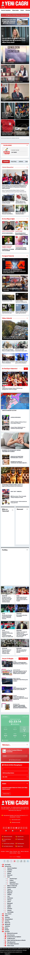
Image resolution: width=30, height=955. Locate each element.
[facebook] (4, 861)
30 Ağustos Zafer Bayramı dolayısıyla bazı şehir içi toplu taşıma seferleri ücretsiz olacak (7, 599)
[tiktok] (21, 861)
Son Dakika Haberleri (8, 846)
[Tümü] (27, 218)
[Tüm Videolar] (27, 318)
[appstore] (8, 831)
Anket (22, 10)
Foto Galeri (8, 914)
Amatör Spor (13, 878)
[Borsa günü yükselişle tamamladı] (22, 608)
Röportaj (9, 891)
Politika (13, 161)
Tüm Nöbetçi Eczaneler (16, 759)
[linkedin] (28, 861)
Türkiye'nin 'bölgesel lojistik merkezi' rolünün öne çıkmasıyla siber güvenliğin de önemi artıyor (22, 634)
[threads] (24, 861)
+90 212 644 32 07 (16, 819)
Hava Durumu (21, 836)
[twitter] (8, 861)
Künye (6, 928)
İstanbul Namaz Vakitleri (6, 840)
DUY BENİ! (14, 152)
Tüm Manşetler (20, 843)
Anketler (7, 926)
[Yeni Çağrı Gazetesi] (15, 3)
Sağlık (9, 905)
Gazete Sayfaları (6, 10)
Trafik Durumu (20, 839)
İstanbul (9, 908)
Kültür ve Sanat (13, 852)
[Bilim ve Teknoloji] (12, 510)
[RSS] (26, 828)
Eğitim (9, 906)
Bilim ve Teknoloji (5, 510)
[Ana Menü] (4, 7)
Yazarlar (7, 917)
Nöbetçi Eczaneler (8, 836)
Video (6, 915)
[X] (6, 828)
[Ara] (2, 7)
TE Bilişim (18, 856)
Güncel (9, 899)
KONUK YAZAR (15, 150)
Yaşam (18, 852)
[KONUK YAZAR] (6, 151)
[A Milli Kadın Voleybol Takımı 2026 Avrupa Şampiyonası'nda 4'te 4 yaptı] (15, 378)
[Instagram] (11, 828)
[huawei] (22, 831)
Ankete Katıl (6, 793)
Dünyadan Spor (13, 884)
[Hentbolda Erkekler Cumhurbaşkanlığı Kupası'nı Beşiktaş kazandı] (8, 608)
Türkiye (9, 894)
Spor (3, 386)
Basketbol (12, 882)
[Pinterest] (9, 828)
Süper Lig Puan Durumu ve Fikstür (16, 940)
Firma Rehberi (9, 919)
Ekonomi (20, 509)
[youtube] (14, 861)
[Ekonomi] (27, 509)
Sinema (9, 910)
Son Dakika (10, 912)
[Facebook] (4, 828)
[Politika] (27, 550)
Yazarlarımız (7, 145)
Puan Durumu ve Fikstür (9, 843)
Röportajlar (15, 10)
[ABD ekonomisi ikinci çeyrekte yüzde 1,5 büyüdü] (22, 643)
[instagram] (11, 861)
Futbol (11, 880)
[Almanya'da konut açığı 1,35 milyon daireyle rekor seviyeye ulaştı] (8, 643)
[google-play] (15, 831)
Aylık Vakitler (5, 740)
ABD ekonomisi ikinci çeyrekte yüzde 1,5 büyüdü (21, 651)
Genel (9, 901)
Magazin (9, 892)
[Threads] (21, 828)
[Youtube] (16, 828)
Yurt (8, 896)
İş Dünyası (10, 898)
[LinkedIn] (14, 828)
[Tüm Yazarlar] (27, 145)
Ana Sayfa (7, 864)
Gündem (6, 161)
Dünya (21, 161)
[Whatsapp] (24, 828)
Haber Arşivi (20, 846)
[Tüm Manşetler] (27, 167)
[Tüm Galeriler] (27, 256)
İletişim (7, 929)
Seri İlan (7, 921)
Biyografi (9, 903)
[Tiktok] (19, 828)
